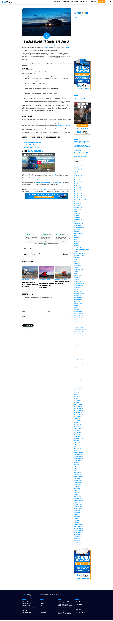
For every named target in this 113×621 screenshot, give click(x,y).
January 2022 (77, 454)
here (38, 112)
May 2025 (76, 374)
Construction (77, 203)
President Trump (78, 283)
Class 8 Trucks (77, 197)
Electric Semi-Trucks (78, 223)
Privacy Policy (43, 612)
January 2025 (77, 382)
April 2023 (76, 424)
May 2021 (76, 470)
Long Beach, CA (78, 606)
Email (49, 311)
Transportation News (80, 329)
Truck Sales (77, 319)
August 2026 (77, 345)
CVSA (75, 211)
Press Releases (77, 285)
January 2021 (77, 478)
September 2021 (78, 462)
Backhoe (76, 179)
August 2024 (77, 392)
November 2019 (77, 506)
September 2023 (78, 414)
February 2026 (77, 357)
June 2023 (76, 420)
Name (23, 311)
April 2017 (76, 544)
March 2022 (76, 450)
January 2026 (77, 359)
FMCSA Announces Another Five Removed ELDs (62, 282)
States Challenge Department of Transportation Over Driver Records (46, 285)
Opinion (76, 273)
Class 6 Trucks (77, 193)
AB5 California (77, 165)
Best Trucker (77, 181)
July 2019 (76, 514)
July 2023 (76, 418)
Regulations (48, 45)
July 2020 (76, 490)
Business (27, 279)
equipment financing (51, 174)
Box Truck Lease (26, 605)
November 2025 (77, 363)
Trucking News (54, 45)
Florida (75, 235)
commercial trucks (45, 182)
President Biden (77, 281)
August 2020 (77, 488)
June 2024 (76, 396)
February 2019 (77, 524)
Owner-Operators (78, 275)
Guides (75, 251)
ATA (75, 171)
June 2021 (76, 468)
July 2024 (76, 394)
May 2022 (76, 446)
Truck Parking (77, 317)
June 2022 (76, 444)
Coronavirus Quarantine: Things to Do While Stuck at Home (33, 253)
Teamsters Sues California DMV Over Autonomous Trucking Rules (81, 153)
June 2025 (76, 372)
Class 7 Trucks (77, 195)
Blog (87, 1)
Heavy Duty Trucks (78, 255)
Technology (57, 279)
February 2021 (77, 476)
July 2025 (76, 370)
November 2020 (77, 482)
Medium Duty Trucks (78, 269)
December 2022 (77, 432)
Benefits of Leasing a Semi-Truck (31, 147)
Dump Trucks (77, 219)
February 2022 (77, 452)
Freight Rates (77, 241)
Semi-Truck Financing (35, 186)
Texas (75, 307)
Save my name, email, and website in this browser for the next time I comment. (39, 321)
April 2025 (76, 376)
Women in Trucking (78, 335)
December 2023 (77, 408)
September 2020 (78, 486)
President (76, 279)
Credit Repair (77, 209)
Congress (76, 201)
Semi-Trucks (77, 297)
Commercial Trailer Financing (29, 607)
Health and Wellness (78, 253)
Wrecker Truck (77, 337)
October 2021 (77, 460)
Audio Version (77, 177)
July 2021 (76, 466)
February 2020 (77, 500)
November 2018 (77, 530)
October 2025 (77, 365)
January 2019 (77, 526)
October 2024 (77, 388)
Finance (76, 231)
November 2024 (77, 386)
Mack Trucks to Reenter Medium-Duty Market (34, 139)
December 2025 (77, 361)
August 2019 (77, 512)
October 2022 (77, 436)
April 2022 (76, 448)
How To (76, 257)
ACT (75, 167)
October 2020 (77, 484)
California (76, 189)
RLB (75, 289)
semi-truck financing (40, 174)
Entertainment (77, 225)
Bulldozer (76, 185)
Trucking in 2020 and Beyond (30, 144)
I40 (75, 261)
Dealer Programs (74, 1)
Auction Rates (77, 175)
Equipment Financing (66, 1)
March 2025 (76, 378)
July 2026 (76, 347)
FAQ (41, 608)
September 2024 (78, 390)
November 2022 (77, 434)
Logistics (76, 267)
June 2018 (76, 540)
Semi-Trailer (77, 295)
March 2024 (76, 402)
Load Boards (77, 265)
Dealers (76, 215)
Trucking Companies (79, 321)
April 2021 (76, 472)
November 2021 (77, 458)
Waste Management (78, 333)
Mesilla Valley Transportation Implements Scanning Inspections (81, 157)
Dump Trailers (77, 217)
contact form (30, 189)
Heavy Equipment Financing (29, 610)
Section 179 (77, 291)
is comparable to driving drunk (63, 125)
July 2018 (76, 538)
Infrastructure (77, 263)
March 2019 (76, 522)
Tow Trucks (76, 309)
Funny (75, 245)
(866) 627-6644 (93, 1)
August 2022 (77, 440)
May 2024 (76, 398)
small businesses (59, 182)
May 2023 (76, 422)
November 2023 (77, 410)
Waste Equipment (78, 331)
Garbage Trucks (77, 247)
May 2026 (76, 351)
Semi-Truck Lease (27, 601)
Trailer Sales (77, 311)
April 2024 (76, 400)
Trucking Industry (78, 323)
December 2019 (77, 504)
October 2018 (77, 532)
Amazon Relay (77, 169)
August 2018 (77, 536)
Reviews (42, 603)
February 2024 (77, 404)
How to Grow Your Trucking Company (32, 142)
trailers (50, 182)
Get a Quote (101, 1)
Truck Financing (56, 1)
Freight (75, 239)
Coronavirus (30, 45)
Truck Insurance (78, 315)
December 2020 (77, 480)
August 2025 (77, 368)
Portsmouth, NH (78, 604)
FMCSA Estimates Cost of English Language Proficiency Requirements (30, 284)
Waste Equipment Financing (29, 608)
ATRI (75, 173)
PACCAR (76, 277)
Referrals (42, 610)
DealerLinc (76, 213)
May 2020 (76, 494)
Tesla (75, 305)
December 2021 (77, 456)
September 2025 (78, 366)
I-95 (75, 259)
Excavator (76, 229)
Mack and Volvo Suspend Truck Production (61, 253)
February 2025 (77, 380)
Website (23, 316)
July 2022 (76, 442)
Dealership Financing (27, 612)
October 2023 (77, 412)
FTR (75, 243)
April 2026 (76, 353)
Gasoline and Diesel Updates (80, 249)
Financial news (78, 327)
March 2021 (76, 474)
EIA (75, 221)
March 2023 (76, 426)
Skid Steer (76, 301)
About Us (82, 1)
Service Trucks (77, 299)
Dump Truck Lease (27, 603)
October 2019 (77, 508)
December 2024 (77, 384)
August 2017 (77, 542)
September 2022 (78, 438)
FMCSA (44, 45)
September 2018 (78, 534)
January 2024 (77, 406)
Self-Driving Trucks (78, 293)
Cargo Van (76, 191)
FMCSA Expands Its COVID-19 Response (46, 41)
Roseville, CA (78, 601)
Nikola (75, 271)
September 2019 (78, 510)
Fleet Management (78, 233)
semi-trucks (37, 182)
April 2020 (76, 496)
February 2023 (77, 428)
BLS (75, 183)
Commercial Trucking (38, 45)
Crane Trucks (77, 207)
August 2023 (77, 416)
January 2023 (77, 430)
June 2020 (76, 492)
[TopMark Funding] (7, 3)
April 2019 (76, 520)
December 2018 (77, 528)
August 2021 (77, 464)
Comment (24, 300)
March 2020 (76, 498)
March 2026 (76, 355)
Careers (42, 607)
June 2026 (76, 349)
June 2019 (76, 516)
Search (75, 17)
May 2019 (76, 518)
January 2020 (77, 502)
